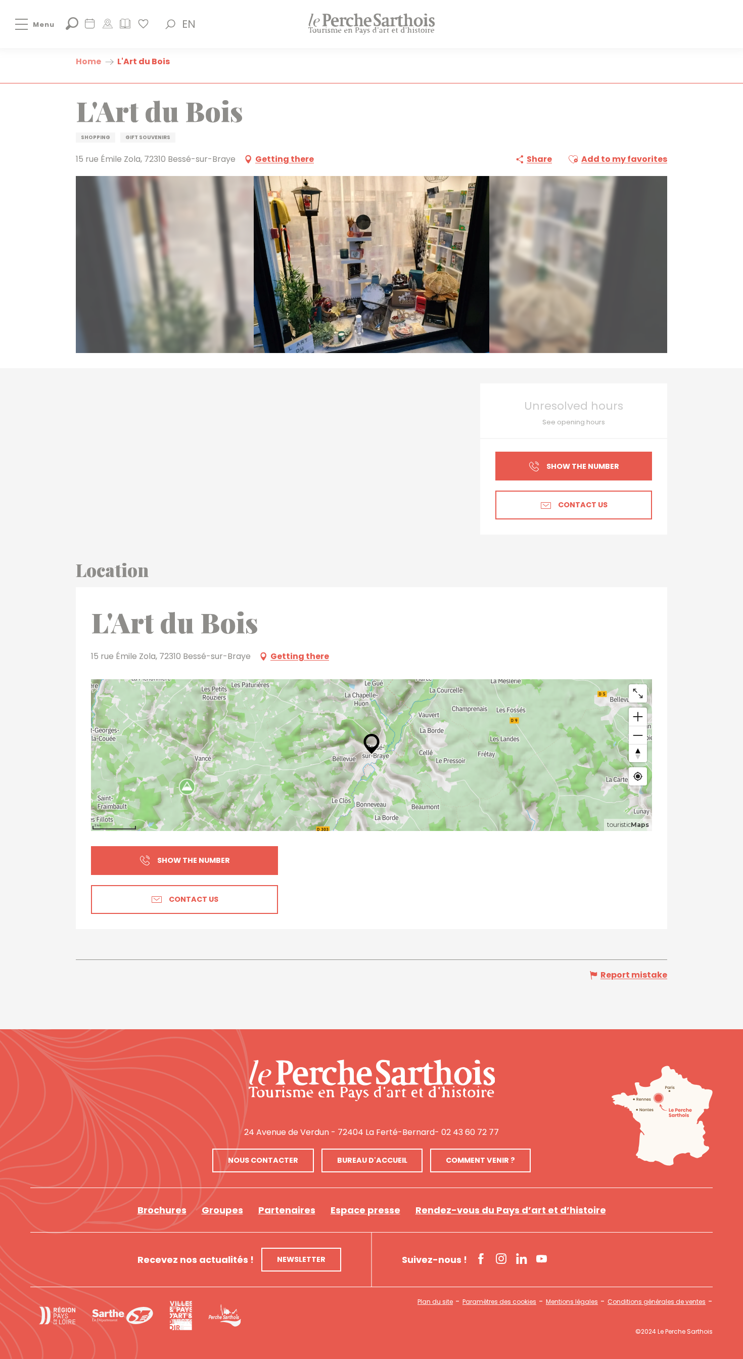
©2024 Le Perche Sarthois (674, 1332)
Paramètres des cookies (499, 1302)
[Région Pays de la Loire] (57, 1315)
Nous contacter (263, 1160)
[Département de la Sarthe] (122, 1315)
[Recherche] (72, 27)
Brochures (162, 1210)
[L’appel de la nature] (107, 27)
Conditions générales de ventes (657, 1302)
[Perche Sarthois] (372, 1080)
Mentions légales (572, 1302)
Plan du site (435, 1302)
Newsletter (301, 1259)
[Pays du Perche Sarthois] (371, 24)
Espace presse (365, 1210)
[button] (170, 24)
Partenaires (286, 1210)
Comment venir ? (480, 1160)
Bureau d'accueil (372, 1160)
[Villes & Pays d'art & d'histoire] (180, 1315)
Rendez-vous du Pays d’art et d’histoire (510, 1210)
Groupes (222, 1210)
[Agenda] (89, 27)
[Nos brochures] (125, 27)
